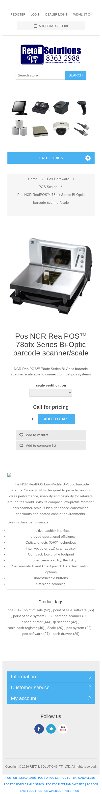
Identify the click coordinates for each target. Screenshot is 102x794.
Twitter (51, 729)
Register (18, 14)
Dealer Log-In (56, 14)
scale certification (51, 386)
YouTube (63, 729)
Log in (35, 14)
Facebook (39, 729)
